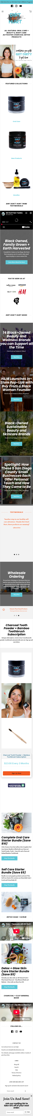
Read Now (16, 357)
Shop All (16, 1064)
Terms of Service (16, 1073)
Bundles (16, 195)
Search (16, 1067)
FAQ (16, 1070)
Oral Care (16, 121)
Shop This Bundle (9, 858)
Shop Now (17, 594)
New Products (16, 158)
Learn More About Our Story (16, 262)
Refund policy (16, 1075)
